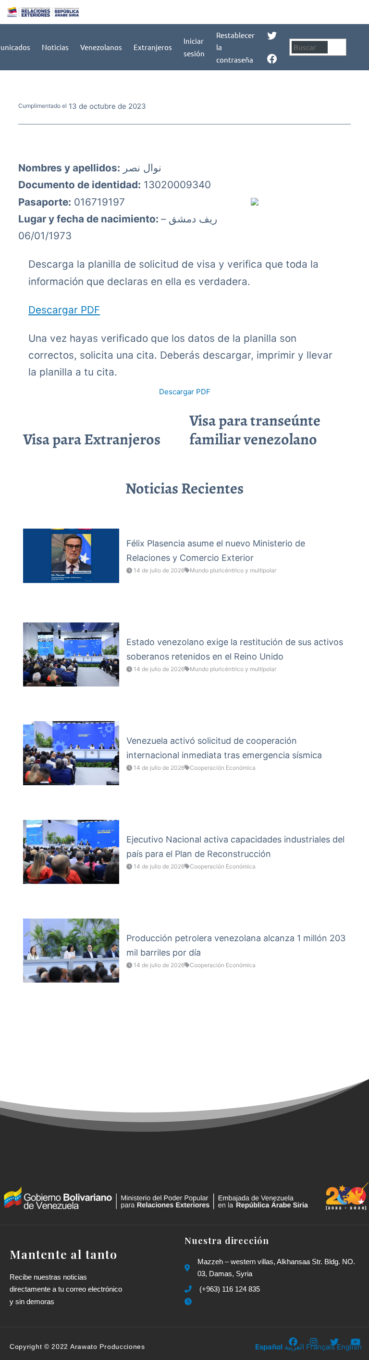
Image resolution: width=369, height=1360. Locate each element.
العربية (294, 1346)
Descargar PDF (64, 310)
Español (269, 1346)
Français (320, 1346)
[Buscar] (338, 47)
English (349, 1346)
